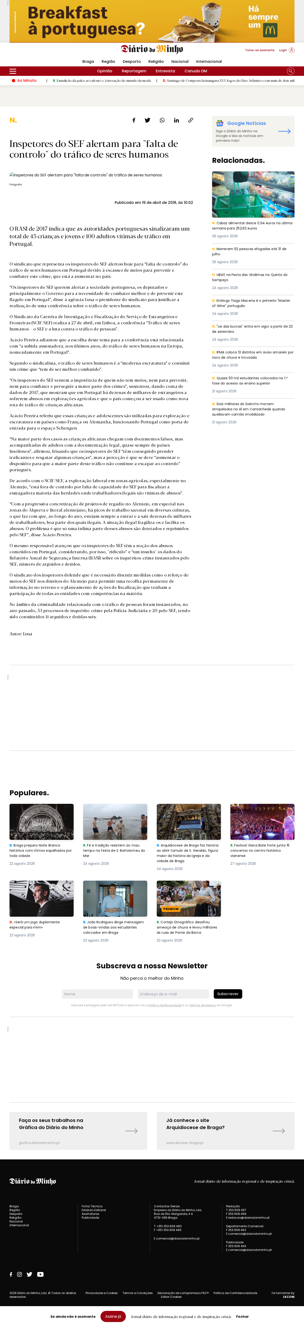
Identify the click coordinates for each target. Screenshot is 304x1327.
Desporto (132, 61)
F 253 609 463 (236, 1246)
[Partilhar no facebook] (134, 120)
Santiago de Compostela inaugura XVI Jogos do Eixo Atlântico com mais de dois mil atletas (205, 80)
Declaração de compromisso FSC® (183, 1293)
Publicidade (90, 1218)
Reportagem (134, 71)
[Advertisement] (152, 708)
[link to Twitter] (29, 1274)
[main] (152, 632)
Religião (156, 61)
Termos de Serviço (202, 1005)
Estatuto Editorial (94, 1210)
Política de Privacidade (165, 1005)
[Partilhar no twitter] (148, 120)
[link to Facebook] (11, 1274)
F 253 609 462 (236, 1230)
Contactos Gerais (167, 1206)
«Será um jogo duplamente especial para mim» (36, 886)
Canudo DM (196, 71)
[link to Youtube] (40, 1274)
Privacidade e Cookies (102, 1293)
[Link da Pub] (152, 21)
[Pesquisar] (290, 71)
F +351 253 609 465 (167, 1230)
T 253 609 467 (236, 1210)
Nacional (180, 61)
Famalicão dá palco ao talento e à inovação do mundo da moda (73, 80)
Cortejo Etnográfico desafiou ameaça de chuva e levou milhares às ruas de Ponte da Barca (185, 892)
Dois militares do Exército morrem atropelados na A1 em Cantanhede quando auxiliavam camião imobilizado (250, 409)
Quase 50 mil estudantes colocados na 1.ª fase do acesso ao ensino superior (252, 381)
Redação (233, 1206)
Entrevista (165, 71)
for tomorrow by (283, 1295)
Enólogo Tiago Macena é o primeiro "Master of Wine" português (246, 303)
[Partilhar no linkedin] (176, 120)
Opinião (104, 71)
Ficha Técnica (92, 1206)
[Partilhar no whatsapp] (162, 120)
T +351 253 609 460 (168, 1226)
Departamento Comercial (244, 1226)
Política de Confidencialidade (235, 1293)
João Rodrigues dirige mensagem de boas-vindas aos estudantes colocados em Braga (115, 889)
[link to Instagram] (19, 1274)
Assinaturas (90, 1214)
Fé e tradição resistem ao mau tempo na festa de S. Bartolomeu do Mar (115, 812)
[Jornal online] (34, 52)
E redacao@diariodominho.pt (248, 1218)
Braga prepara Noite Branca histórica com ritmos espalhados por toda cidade (37, 812)
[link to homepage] (152, 50)
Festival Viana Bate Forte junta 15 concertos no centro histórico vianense (262, 812)
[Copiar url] (190, 120)
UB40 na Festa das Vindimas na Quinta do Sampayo (252, 277)
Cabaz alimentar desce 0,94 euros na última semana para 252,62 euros (248, 177)
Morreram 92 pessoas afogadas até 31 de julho (252, 251)
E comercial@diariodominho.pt (177, 1238)
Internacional (209, 61)
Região (108, 61)
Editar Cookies (171, 1297)
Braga (88, 61)
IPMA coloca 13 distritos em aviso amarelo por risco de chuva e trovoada (252, 355)
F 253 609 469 (236, 1214)
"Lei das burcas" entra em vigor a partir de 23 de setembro (252, 329)
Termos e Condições (138, 1293)
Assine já (113, 1316)
